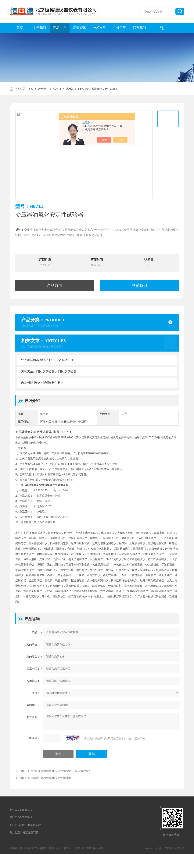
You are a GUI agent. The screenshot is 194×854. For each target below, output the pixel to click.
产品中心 (59, 28)
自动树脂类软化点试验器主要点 (42, 382)
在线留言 (119, 28)
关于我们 (39, 28)
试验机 (57, 88)
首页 (19, 28)
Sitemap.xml (150, 848)
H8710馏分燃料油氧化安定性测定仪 (49, 777)
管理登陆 (179, 848)
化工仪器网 (165, 848)
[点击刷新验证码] (72, 738)
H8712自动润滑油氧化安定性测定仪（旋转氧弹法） (59, 771)
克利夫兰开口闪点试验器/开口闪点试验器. (49, 371)
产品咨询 (54, 285)
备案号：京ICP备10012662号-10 (83, 848)
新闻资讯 (79, 28)
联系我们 (139, 28)
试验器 (70, 88)
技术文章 (99, 28)
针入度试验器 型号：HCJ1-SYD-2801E (47, 360)
